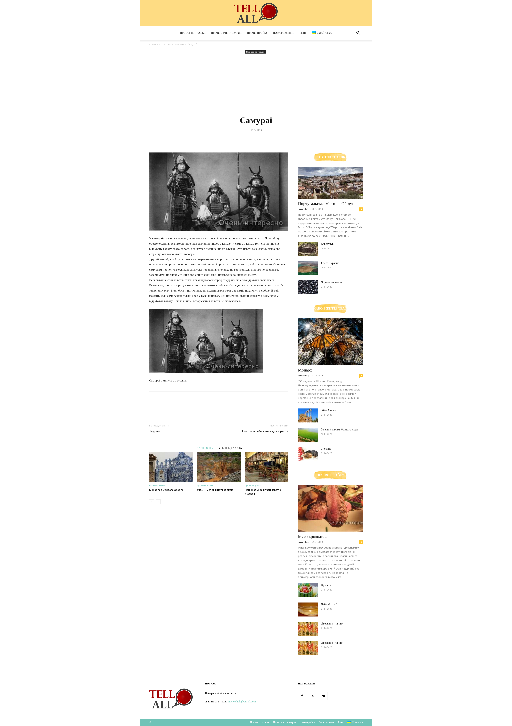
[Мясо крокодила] (330, 508)
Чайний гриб (329, 604)
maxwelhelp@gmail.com (242, 701)
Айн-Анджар (329, 410)
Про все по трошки (193, 33)
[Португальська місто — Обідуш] (330, 183)
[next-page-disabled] (158, 501)
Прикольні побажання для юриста (264, 431)
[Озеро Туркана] (308, 268)
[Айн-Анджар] (308, 415)
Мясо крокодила (312, 536)
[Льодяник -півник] (308, 629)
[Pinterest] (256, 139)
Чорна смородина (331, 282)
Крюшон (326, 585)
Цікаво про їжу (257, 33)
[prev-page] (151, 501)
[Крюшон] (308, 590)
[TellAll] (256, 13)
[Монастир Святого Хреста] (171, 467)
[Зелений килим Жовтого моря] (308, 435)
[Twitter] (247, 139)
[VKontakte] (324, 696)
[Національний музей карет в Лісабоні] (266, 467)
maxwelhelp (303, 209)
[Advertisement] (256, 85)
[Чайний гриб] (308, 609)
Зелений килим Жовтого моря (339, 429)
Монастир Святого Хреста (166, 489)
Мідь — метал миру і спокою (215, 489)
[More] (274, 139)
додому (153, 44)
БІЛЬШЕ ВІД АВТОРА (230, 448)
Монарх (305, 370)
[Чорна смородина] (308, 287)
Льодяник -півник (332, 623)
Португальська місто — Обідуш (326, 203)
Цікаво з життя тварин (226, 33)
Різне (303, 33)
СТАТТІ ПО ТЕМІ (205, 448)
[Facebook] (237, 139)
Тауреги (154, 431)
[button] (358, 33)
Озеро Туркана (330, 263)
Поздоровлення (283, 33)
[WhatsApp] (265, 139)
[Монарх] (330, 341)
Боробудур (327, 243)
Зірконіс (326, 448)
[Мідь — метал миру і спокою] (219, 467)
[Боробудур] (308, 249)
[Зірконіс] (308, 454)
